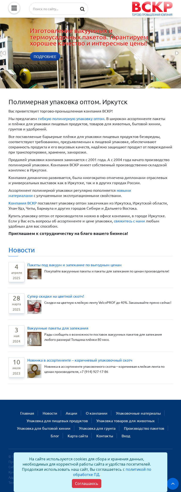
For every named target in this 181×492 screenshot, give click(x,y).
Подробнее (45, 56)
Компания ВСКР (22, 202)
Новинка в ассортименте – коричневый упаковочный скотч (79, 360)
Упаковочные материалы (138, 413)
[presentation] (4, 53)
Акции (71, 413)
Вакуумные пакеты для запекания (57, 327)
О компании (96, 413)
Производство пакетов (144, 428)
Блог (55, 435)
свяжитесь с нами (129, 220)
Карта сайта (78, 435)
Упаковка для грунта (97, 428)
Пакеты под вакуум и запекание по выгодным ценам (74, 264)
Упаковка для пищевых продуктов (57, 420)
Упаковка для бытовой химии (43, 428)
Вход (126, 435)
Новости (21, 250)
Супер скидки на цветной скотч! (55, 296)
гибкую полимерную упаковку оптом (71, 118)
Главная (27, 413)
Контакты (104, 435)
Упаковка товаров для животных (125, 420)
